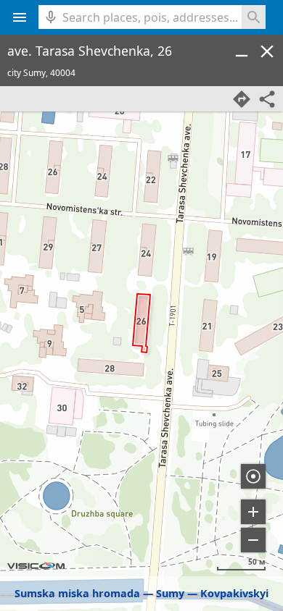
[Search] (254, 17)
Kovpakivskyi (234, 593)
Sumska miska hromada (77, 593)
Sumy (170, 593)
